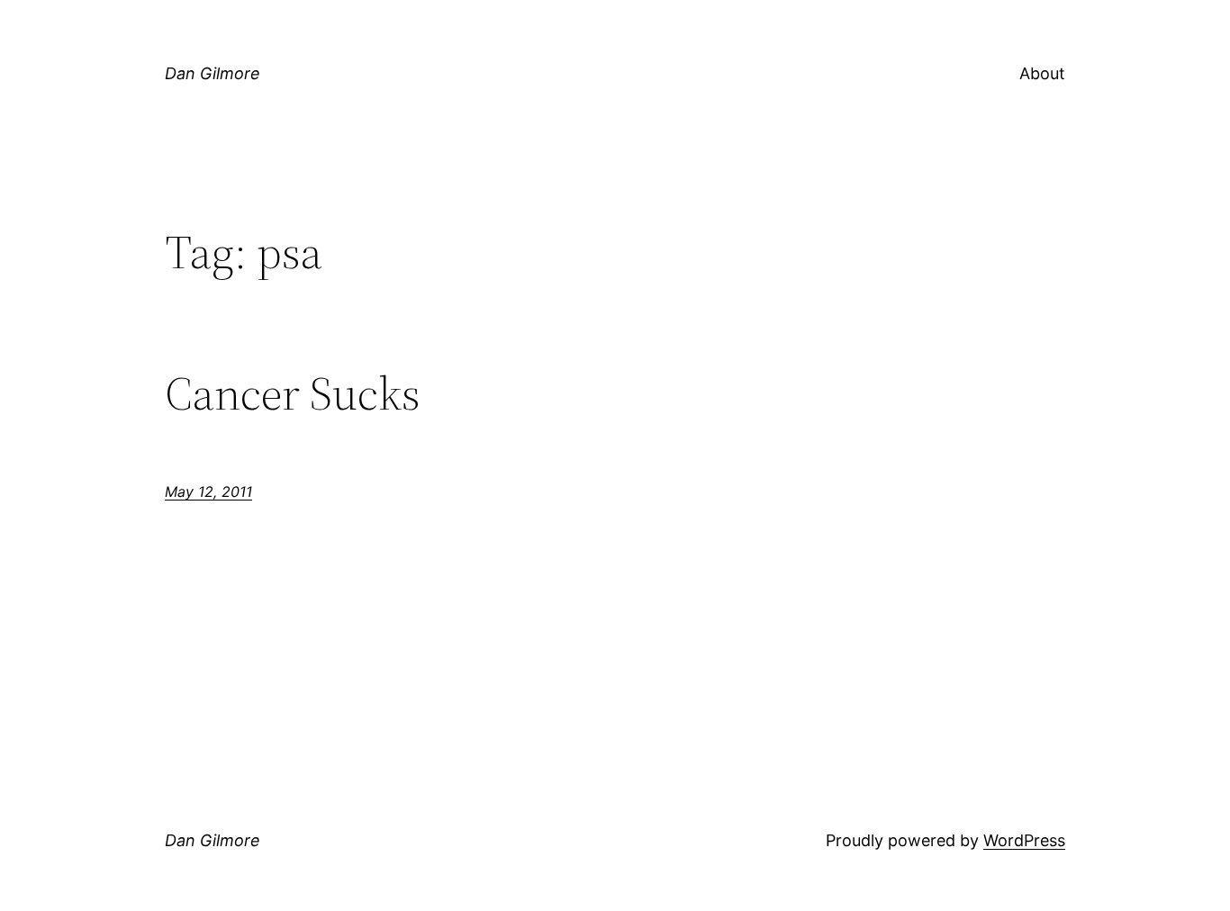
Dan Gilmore (212, 73)
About (1042, 73)
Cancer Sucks (293, 393)
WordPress (1024, 840)
